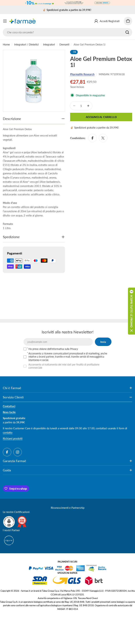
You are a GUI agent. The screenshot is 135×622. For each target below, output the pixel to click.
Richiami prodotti (12, 438)
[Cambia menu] (5, 21)
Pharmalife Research (82, 74)
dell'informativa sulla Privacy (62, 348)
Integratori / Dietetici (26, 44)
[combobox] (67, 32)
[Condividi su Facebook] (92, 138)
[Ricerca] (127, 32)
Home (6, 44)
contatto (7, 432)
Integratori (49, 44)
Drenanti (64, 44)
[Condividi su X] (103, 138)
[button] (131, 311)
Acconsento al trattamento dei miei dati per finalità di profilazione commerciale (63, 366)
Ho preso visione (53, 348)
